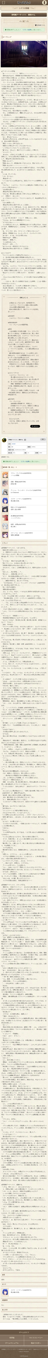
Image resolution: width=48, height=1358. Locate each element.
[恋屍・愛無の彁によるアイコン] (5, 486)
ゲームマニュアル (12, 1343)
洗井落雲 (13, 443)
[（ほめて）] (5, 494)
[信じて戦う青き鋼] (5, 503)
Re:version (26, 1351)
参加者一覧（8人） (9, 467)
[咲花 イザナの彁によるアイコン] (5, 511)
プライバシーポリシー (12, 1349)
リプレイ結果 (27, 29)
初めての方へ (36, 1343)
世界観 (11, 1338)
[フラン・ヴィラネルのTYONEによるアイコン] (5, 477)
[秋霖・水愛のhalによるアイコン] (5, 528)
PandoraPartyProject (24, 2)
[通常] (5, 537)
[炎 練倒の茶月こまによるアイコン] (5, 520)
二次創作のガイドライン (38, 1349)
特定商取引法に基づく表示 (25, 1349)
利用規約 (4, 1349)
